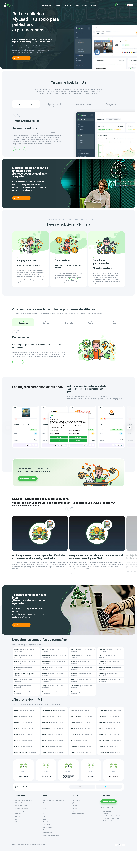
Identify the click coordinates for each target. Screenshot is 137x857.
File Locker (46, 830)
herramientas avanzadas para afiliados (68, 279)
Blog (77, 5)
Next (129, 428)
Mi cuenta (121, 5)
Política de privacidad (78, 814)
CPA (44, 808)
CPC (44, 816)
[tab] (26, 104)
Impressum (75, 808)
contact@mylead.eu (109, 801)
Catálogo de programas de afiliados (53, 800)
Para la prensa (76, 800)
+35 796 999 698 (108, 807)
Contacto (84, 5)
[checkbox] (51, 430)
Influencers (18, 814)
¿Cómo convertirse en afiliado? (23, 800)
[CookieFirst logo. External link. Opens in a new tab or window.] (50, 417)
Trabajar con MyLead (21, 811)
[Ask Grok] (33, 445)
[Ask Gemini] (30, 445)
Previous (8, 428)
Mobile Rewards (47, 832)
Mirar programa (18, 362)
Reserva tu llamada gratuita (27, 478)
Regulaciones (76, 811)
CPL (44, 805)
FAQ (16, 822)
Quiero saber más (19, 149)
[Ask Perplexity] (36, 445)
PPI (44, 814)
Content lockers (47, 822)
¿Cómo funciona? (19, 803)
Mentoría (93, 5)
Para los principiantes (21, 805)
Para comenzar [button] (46, 5)
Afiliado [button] (58, 5)
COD (44, 819)
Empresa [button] (68, 5)
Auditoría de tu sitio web (21, 808)
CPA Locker (46, 824)
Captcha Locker (47, 827)
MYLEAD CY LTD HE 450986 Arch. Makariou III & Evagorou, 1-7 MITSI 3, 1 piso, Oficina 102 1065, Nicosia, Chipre (112, 816)
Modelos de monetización (50, 803)
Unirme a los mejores (22, 58)
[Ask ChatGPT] (27, 445)
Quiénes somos (76, 803)
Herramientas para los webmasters (53, 835)
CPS (44, 811)
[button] (130, 5)
